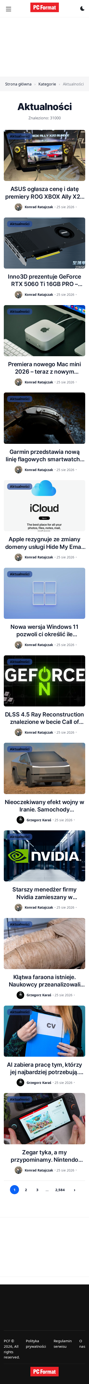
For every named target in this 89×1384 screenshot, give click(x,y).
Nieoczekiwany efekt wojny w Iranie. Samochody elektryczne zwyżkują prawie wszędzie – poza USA (44, 806)
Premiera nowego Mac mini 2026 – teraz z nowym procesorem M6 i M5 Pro (44, 368)
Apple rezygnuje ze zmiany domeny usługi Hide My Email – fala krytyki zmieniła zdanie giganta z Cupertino (44, 543)
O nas (82, 1343)
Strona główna (18, 84)
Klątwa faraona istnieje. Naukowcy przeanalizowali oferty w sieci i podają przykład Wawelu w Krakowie (44, 981)
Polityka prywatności (36, 1343)
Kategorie (47, 84)
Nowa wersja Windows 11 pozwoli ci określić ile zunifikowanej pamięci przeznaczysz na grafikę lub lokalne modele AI (44, 630)
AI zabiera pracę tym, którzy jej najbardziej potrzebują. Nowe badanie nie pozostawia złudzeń (44, 1068)
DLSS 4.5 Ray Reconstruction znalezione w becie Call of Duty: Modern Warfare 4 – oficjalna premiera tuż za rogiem (44, 718)
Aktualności (19, 136)
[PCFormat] (44, 1371)
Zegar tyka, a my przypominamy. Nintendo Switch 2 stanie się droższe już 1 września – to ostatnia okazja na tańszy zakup (44, 1156)
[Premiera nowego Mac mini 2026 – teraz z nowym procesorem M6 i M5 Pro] (44, 330)
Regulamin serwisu (63, 1343)
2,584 (60, 1189)
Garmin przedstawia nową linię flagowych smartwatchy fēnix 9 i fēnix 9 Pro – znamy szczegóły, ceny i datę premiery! (44, 455)
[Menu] (8, 9)
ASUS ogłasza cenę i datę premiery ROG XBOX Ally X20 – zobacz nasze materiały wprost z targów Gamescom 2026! (44, 193)
